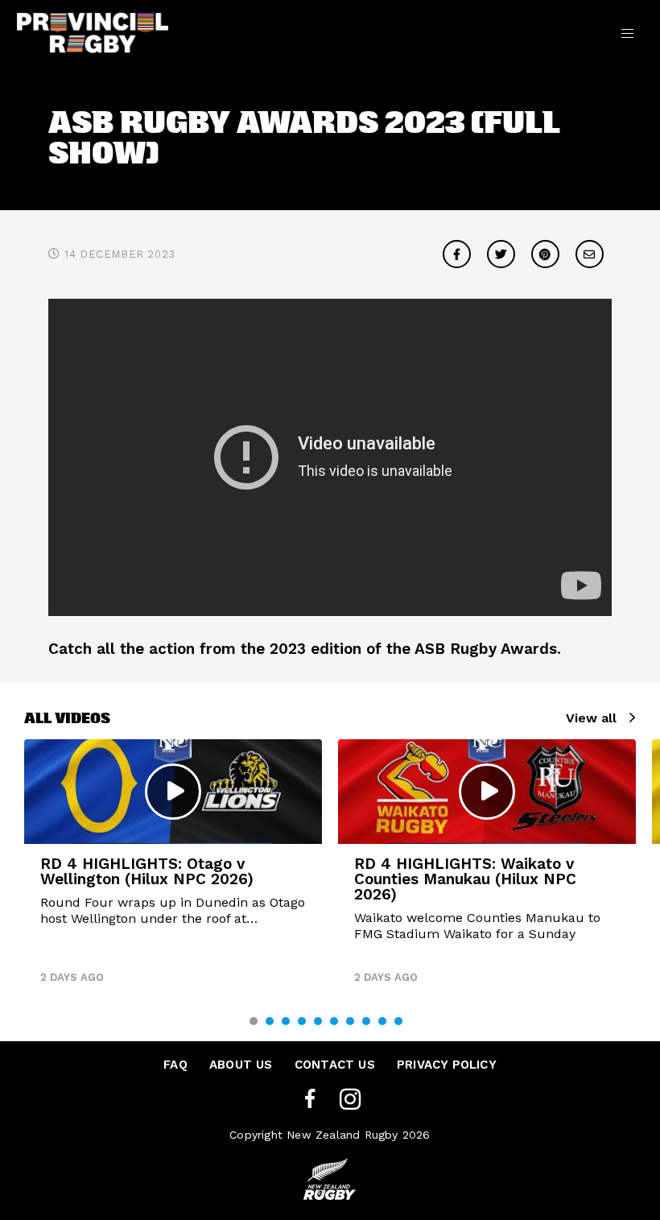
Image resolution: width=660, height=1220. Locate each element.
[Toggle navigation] (627, 32)
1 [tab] (254, 1021)
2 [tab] (270, 1021)
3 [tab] (286, 1021)
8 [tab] (366, 1021)
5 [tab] (318, 1021)
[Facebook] (310, 1099)
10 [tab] (398, 1021)
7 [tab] (350, 1021)
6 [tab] (334, 1021)
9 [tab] (382, 1021)
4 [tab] (302, 1021)
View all (591, 718)
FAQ (175, 1064)
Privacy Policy (447, 1064)
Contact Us (335, 1064)
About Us (241, 1064)
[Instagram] (350, 1099)
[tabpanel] (173, 868)
